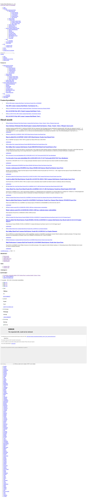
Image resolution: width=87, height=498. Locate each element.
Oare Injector (14, 17)
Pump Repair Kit (12, 34)
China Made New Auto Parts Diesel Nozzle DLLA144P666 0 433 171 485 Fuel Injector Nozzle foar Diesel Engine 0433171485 (41, 189)
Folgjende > (6, 250)
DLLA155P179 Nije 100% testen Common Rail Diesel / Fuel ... (23, 116)
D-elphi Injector (14, 16)
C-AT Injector (14, 14)
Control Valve (12, 19)
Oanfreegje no (4, 270)
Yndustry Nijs (9, 46)
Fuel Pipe (11, 40)
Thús (4, 7)
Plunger (10, 30)
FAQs (4, 48)
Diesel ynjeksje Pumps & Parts (12, 28)
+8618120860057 (7, 317)
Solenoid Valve (12, 25)
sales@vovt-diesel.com (8, 277)
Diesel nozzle (11, 18)
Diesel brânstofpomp (13, 29)
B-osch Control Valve (16, 21)
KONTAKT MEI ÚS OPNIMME (8, 5)
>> (9, 250)
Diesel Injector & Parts (11, 10)
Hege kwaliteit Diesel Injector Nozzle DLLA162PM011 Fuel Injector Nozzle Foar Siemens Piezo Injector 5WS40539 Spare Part (41, 200)
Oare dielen (8, 43)
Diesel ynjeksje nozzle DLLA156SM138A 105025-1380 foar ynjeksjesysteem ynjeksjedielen (31, 210)
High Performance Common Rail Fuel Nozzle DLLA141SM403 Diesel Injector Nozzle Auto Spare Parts (34, 242)
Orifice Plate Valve (13, 24)
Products (5, 8)
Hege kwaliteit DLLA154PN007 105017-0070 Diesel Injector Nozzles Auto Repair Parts (30, 137)
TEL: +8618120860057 (8, 276)
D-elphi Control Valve (16, 22)
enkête (7, 132)
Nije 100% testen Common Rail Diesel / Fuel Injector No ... (22, 105)
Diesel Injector (12, 11)
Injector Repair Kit (13, 27)
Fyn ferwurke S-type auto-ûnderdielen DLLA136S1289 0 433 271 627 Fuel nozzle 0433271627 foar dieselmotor (37, 158)
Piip (7, 39)
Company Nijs (9, 45)
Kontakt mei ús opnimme (8, 50)
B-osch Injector (14, 12)
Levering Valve (12, 33)
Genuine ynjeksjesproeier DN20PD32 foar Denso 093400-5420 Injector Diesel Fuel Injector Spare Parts (34, 168)
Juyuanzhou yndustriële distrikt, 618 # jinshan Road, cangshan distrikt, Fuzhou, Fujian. (22, 275)
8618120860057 (6, 296)
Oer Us (4, 49)
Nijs (4, 44)
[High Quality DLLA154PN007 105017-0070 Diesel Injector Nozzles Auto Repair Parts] (25, 134)
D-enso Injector (14, 13)
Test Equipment (9, 41)
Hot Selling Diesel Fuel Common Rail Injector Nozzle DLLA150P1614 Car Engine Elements (31, 231)
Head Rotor (11, 32)
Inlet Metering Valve (13, 35)
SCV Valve (11, 37)
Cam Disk (11, 38)
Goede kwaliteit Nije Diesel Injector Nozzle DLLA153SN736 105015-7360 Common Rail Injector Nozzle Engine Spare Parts (40, 179)
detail (10, 132)
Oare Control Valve (15, 23)
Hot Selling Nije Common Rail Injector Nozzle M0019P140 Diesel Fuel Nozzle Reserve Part (31, 147)
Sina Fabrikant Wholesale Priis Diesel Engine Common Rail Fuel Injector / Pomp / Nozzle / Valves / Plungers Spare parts (39, 125)
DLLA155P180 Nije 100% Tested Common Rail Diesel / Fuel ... (23, 111)
